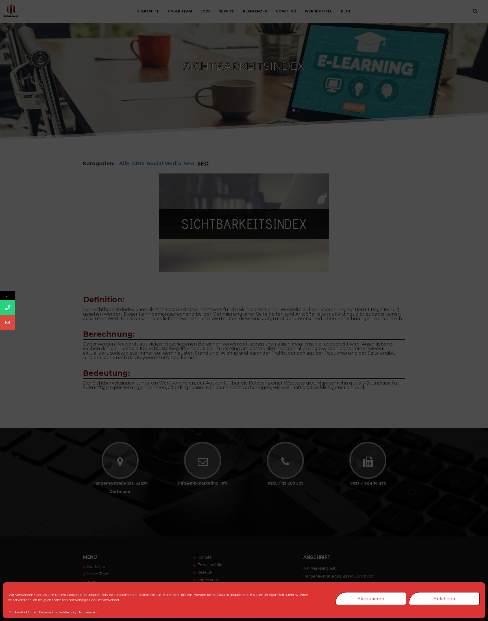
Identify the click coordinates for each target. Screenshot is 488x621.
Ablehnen (444, 598)
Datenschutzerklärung (57, 612)
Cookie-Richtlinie (22, 612)
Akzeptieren (371, 598)
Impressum (88, 612)
